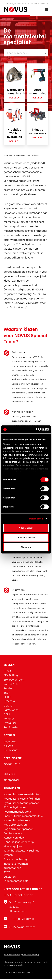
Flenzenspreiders (14, 837)
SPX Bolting (11, 675)
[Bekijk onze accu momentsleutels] (37, 74)
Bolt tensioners (13, 833)
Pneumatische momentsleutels (23, 816)
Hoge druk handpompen (19, 829)
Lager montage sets (16, 881)
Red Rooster (11, 727)
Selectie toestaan (26, 537)
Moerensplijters (13, 846)
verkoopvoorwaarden (35, 961)
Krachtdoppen (12, 868)
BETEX (7, 697)
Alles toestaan (26, 528)
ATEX (7, 872)
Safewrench (11, 710)
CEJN (7, 714)
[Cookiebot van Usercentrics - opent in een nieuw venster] (37, 429)
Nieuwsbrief (11, 750)
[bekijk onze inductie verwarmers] (37, 114)
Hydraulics (10, 723)
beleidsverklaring (30, 954)
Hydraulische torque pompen (21, 803)
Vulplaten (10, 876)
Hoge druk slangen (15, 824)
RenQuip (9, 688)
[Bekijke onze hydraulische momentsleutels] (14, 74)
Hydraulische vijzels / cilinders (22, 798)
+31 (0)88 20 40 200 (21, 919)
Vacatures (10, 741)
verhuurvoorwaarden (14, 964)
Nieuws (8, 745)
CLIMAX (8, 705)
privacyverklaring (12, 954)
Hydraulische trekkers (17, 820)
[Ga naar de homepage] (15, 9)
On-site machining (15, 859)
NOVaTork (9, 701)
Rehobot (9, 718)
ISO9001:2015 (12, 764)
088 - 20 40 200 (41, 3)
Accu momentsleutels (17, 811)
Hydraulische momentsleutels (22, 794)
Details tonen (36, 518)
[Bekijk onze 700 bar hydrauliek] (14, 114)
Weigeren (26, 547)
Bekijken (14, 97)
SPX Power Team (14, 679)
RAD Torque (11, 684)
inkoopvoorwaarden (13, 961)
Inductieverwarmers (16, 863)
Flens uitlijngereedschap (19, 842)
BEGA (7, 692)
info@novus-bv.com (19, 3)
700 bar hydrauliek (15, 807)
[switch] (44, 488)
